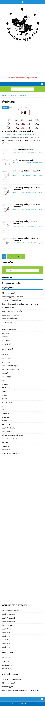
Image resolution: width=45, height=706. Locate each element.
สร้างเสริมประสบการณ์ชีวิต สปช (13, 435)
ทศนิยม (4, 421)
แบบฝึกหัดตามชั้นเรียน (9, 318)
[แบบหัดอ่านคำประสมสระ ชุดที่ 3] (6, 162)
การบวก (5, 384)
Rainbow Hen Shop (9, 329)
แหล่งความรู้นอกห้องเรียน (10, 315)
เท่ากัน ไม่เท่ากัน (7, 431)
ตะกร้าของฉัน (7, 665)
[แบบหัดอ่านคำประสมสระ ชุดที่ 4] (6, 152)
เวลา (3, 380)
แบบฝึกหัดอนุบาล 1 (8, 614)
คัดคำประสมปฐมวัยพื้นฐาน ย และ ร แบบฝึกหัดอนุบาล (26, 239)
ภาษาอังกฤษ (6, 362)
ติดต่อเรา (5, 326)
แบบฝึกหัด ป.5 (6, 643)
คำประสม (5, 417)
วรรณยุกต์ (5, 413)
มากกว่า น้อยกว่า (7, 402)
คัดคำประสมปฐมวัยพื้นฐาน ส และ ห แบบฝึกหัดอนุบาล (26, 189)
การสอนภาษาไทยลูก (9, 308)
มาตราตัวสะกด (7, 450)
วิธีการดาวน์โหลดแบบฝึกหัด (11, 300)
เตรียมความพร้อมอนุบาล (10, 366)
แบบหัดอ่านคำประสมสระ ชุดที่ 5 (17, 131)
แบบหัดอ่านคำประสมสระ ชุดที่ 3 (23, 160)
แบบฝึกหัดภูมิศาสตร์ (9, 428)
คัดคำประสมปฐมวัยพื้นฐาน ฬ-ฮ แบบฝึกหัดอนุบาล (27, 172)
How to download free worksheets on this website (20, 304)
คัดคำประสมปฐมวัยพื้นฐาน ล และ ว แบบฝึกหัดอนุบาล (26, 222)
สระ (3, 410)
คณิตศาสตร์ (6, 358)
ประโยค (5, 443)
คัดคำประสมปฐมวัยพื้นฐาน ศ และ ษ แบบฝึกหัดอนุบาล (26, 206)
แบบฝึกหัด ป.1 (6, 629)
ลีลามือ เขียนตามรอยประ (10, 369)
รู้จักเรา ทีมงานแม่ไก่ (9, 293)
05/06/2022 (7, 134)
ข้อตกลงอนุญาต (7, 687)
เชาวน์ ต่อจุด (6, 377)
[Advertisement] (22, 58)
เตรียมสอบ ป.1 (7, 625)
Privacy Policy (7, 669)
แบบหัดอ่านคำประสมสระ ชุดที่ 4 (23, 149)
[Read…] (5, 143)
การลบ (4, 395)
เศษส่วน (5, 391)
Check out (5, 661)
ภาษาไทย (13, 96)
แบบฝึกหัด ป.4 (6, 640)
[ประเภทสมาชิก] (22, 2)
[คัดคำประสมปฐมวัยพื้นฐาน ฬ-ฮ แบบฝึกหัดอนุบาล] (6, 176)
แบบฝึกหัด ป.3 (6, 636)
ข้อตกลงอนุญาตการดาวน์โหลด (12, 297)
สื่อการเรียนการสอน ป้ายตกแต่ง (12, 439)
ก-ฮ (3, 406)
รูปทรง (4, 399)
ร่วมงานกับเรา (7, 322)
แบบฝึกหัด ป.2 (6, 632)
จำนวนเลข (6, 388)
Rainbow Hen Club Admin (22, 134)
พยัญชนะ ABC (7, 424)
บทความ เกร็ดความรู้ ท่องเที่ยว (12, 311)
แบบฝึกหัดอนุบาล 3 (8, 622)
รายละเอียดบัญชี (7, 344)
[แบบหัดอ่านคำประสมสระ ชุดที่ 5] (22, 117)
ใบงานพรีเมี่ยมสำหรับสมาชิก (11, 453)
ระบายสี (5, 373)
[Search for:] (22, 89)
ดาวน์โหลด (6, 340)
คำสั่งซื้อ (5, 337)
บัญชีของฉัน (6, 333)
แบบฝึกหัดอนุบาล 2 (8, 618)
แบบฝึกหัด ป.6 (6, 647)
